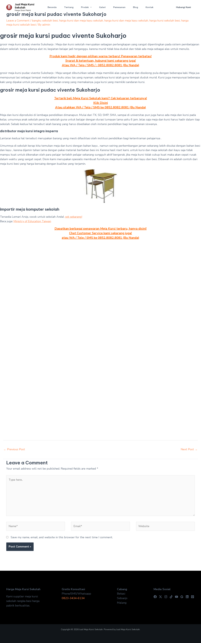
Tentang (68, 7)
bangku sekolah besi (45, 20)
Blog (135, 7)
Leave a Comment (18, 20)
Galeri (102, 7)
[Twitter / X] (160, 596)
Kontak (149, 7)
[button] (90, 7)
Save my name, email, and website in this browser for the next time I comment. (62, 537)
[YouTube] (176, 596)
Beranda (52, 7)
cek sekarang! (73, 217)
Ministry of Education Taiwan (32, 221)
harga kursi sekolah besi (164, 20)
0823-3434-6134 (73, 598)
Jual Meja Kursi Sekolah (24, 6)
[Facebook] (155, 596)
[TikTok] (171, 596)
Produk (85, 7)
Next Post (189, 449)
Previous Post (14, 449)
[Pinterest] (192, 596)
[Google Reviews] (181, 596)
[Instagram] (165, 596)
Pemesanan (119, 7)
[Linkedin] (187, 596)
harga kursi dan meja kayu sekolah (81, 20)
